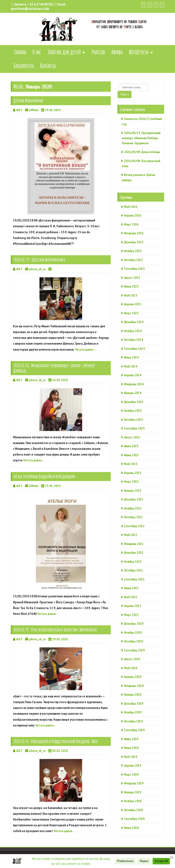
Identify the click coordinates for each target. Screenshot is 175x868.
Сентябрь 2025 (134, 268)
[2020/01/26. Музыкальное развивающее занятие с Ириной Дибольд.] (61, 409)
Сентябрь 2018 (134, 818)
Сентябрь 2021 (134, 579)
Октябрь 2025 (133, 260)
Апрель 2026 (132, 215)
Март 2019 (131, 774)
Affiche (33, 110)
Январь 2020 (132, 694)
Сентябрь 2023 (134, 428)
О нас (37, 52)
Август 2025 (132, 277)
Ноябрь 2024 (133, 331)
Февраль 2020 (134, 685)
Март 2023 (131, 481)
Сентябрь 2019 (134, 730)
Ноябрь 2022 (133, 508)
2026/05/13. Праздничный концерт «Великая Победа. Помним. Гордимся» (141, 138)
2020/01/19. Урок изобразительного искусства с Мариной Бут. (55, 630)
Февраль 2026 (134, 233)
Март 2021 (131, 615)
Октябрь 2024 (133, 339)
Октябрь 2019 (133, 721)
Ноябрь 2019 (133, 712)
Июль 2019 (131, 739)
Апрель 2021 (132, 606)
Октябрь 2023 (133, 419)
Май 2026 (130, 206)
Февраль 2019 (134, 783)
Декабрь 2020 (133, 623)
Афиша (117, 52)
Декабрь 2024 (133, 322)
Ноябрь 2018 (133, 801)
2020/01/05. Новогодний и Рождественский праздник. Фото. (56, 741)
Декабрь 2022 (133, 499)
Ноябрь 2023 (133, 410)
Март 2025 (131, 313)
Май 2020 (130, 668)
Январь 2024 (132, 393)
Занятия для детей (64, 52)
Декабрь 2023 (133, 402)
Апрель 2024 (132, 375)
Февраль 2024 (134, 384)
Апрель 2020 (132, 677)
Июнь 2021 (131, 588)
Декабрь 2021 (133, 552)
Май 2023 (130, 464)
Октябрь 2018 (133, 810)
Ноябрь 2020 (133, 632)
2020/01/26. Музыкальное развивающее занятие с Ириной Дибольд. (54, 368)
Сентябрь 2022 (134, 526)
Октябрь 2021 (133, 570)
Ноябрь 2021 (133, 561)
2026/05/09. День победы (142, 152)
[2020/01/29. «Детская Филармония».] (61, 298)
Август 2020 (132, 659)
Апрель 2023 (132, 473)
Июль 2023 (131, 446)
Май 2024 (130, 366)
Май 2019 (130, 756)
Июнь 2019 (131, 747)
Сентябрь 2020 (134, 650)
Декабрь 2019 (133, 703)
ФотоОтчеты (139, 52)
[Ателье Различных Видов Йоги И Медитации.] (61, 542)
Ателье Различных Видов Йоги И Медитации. (44, 476)
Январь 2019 (132, 792)
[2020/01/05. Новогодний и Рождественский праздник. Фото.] (61, 780)
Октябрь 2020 (133, 641)
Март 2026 (131, 224)
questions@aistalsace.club (30, 8)
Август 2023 (132, 437)
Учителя (98, 52)
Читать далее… (85, 349)
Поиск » (124, 94)
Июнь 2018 (131, 827)
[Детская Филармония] (61, 166)
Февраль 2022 (134, 544)
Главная (20, 52)
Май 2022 (130, 535)
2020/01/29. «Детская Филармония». (40, 260)
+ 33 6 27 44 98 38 (40, 4)
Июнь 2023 (131, 455)
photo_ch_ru (37, 269)
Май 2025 (130, 295)
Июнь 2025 (131, 286)
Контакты (48, 65)
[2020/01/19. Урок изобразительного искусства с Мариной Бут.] (61, 668)
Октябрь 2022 (133, 517)
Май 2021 (130, 597)
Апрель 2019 (132, 765)
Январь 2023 (132, 490)
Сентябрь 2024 (134, 348)
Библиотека (24, 65)
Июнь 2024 (131, 357)
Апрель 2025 (132, 304)
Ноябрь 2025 (133, 251)
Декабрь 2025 (133, 242)
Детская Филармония (28, 100)
